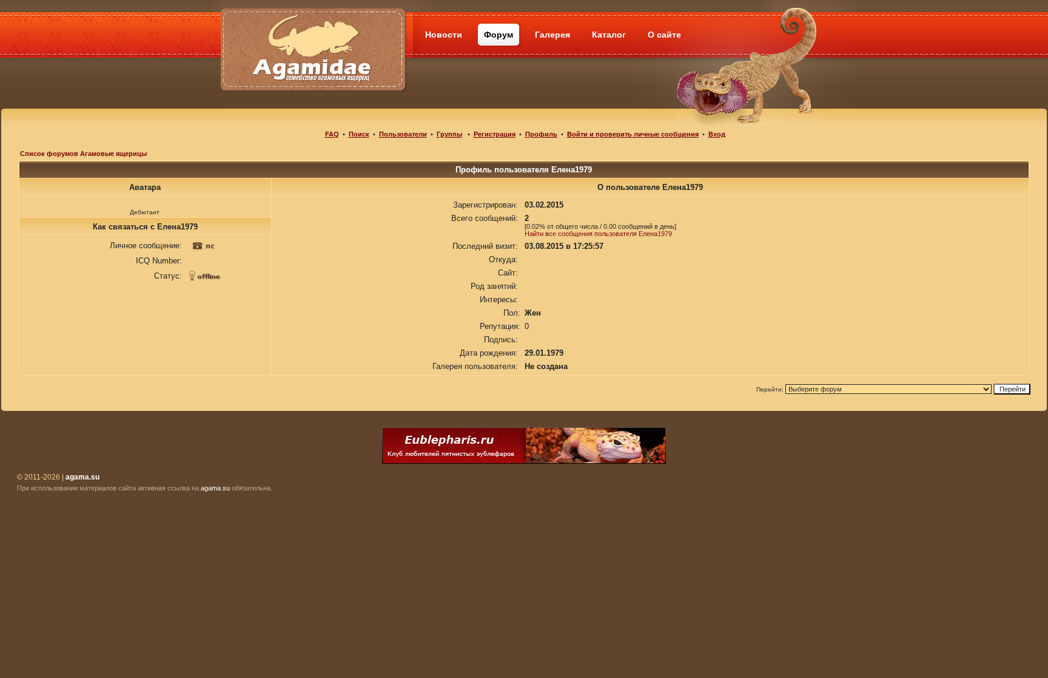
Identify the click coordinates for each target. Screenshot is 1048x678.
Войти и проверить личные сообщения (633, 134)
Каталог (609, 34)
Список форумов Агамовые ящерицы (83, 153)
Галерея (552, 34)
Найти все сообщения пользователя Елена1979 (598, 233)
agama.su (215, 488)
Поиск (359, 134)
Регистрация (495, 134)
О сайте (664, 34)
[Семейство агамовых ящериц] (312, 35)
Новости (443, 34)
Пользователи (403, 134)
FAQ (332, 134)
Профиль (541, 134)
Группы (449, 134)
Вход (716, 134)
